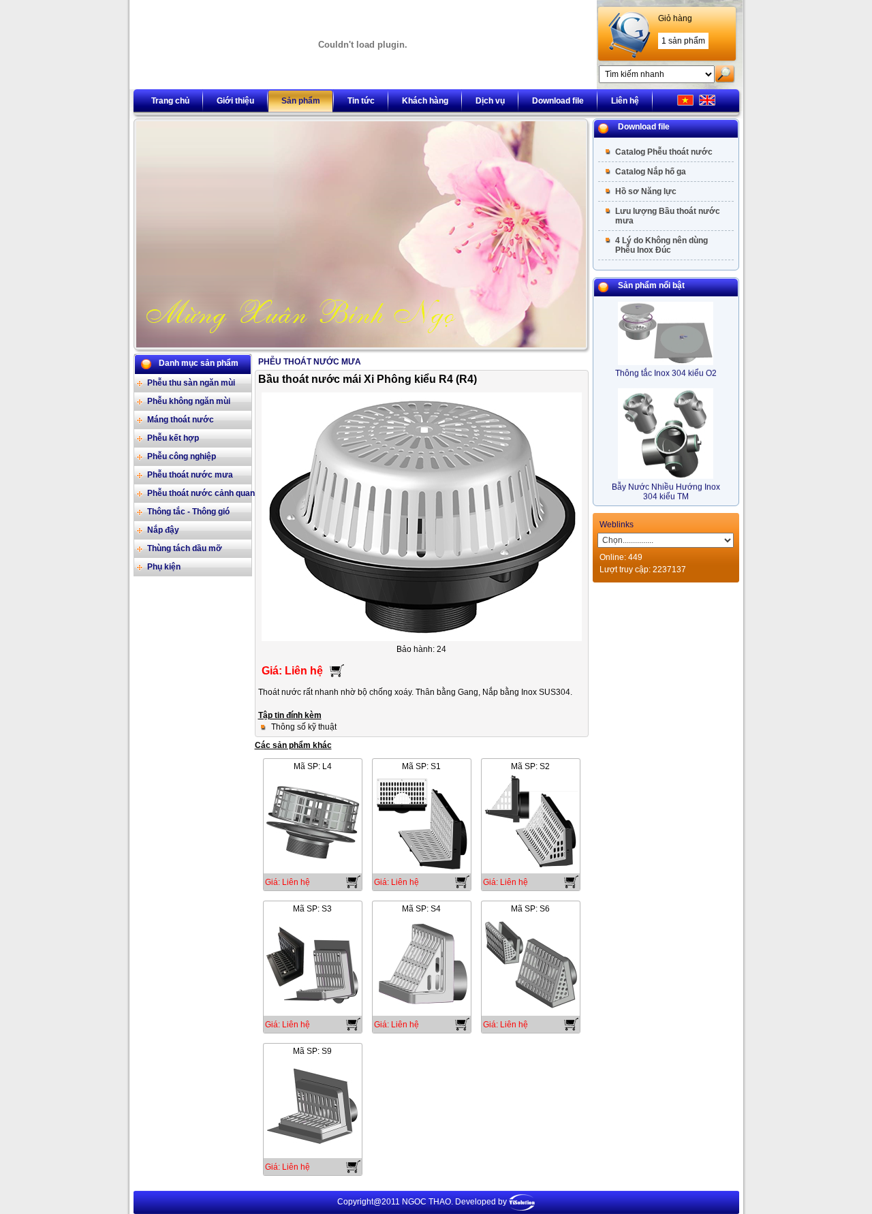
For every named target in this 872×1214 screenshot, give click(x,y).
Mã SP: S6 (530, 909)
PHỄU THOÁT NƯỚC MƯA (309, 362)
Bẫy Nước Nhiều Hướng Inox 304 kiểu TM (666, 483)
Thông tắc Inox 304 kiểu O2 (666, 365)
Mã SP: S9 (312, 1051)
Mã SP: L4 (313, 766)
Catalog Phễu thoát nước (664, 152)
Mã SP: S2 (530, 766)
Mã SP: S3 (312, 909)
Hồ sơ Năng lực (645, 191)
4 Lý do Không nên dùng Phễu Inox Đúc (661, 245)
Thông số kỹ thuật (304, 727)
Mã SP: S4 (421, 909)
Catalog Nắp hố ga (650, 171)
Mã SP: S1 (421, 766)
